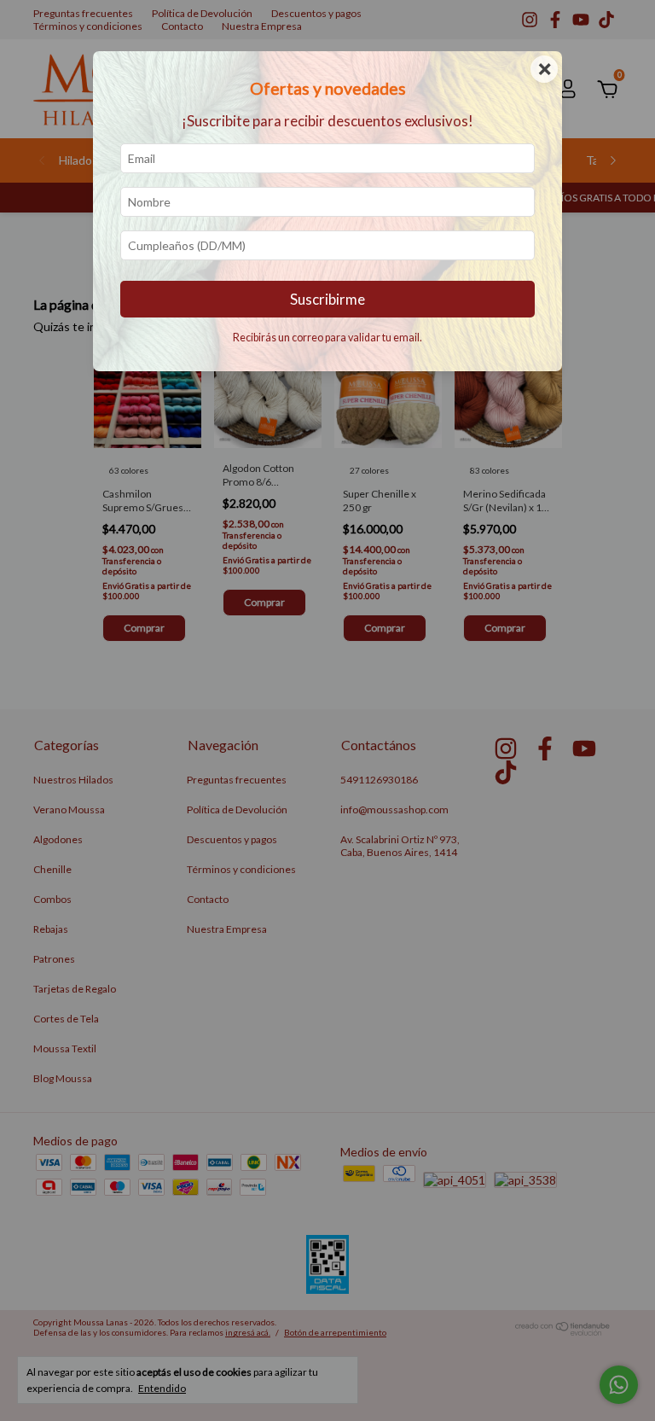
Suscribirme (327, 299)
